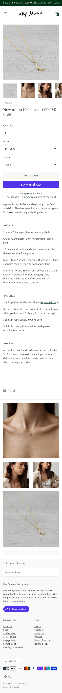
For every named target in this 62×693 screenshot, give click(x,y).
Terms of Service (42, 640)
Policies (38, 636)
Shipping (26, 197)
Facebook (39, 629)
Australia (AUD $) (11, 661)
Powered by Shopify (11, 687)
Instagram (39, 633)
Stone (6, 157)
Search (37, 626)
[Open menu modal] (5, 13)
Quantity (8, 125)
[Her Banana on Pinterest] (5, 676)
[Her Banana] (31, 13)
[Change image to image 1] (10, 90)
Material (7, 141)
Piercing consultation (13, 647)
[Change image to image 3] (45, 90)
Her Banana (23, 683)
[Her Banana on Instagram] (9, 676)
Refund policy (41, 643)
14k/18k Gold (9, 636)
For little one (9, 643)
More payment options (31, 193)
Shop (5, 629)
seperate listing (49, 302)
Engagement (9, 640)
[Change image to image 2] (28, 90)
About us (7, 626)
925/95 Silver (9, 633)
